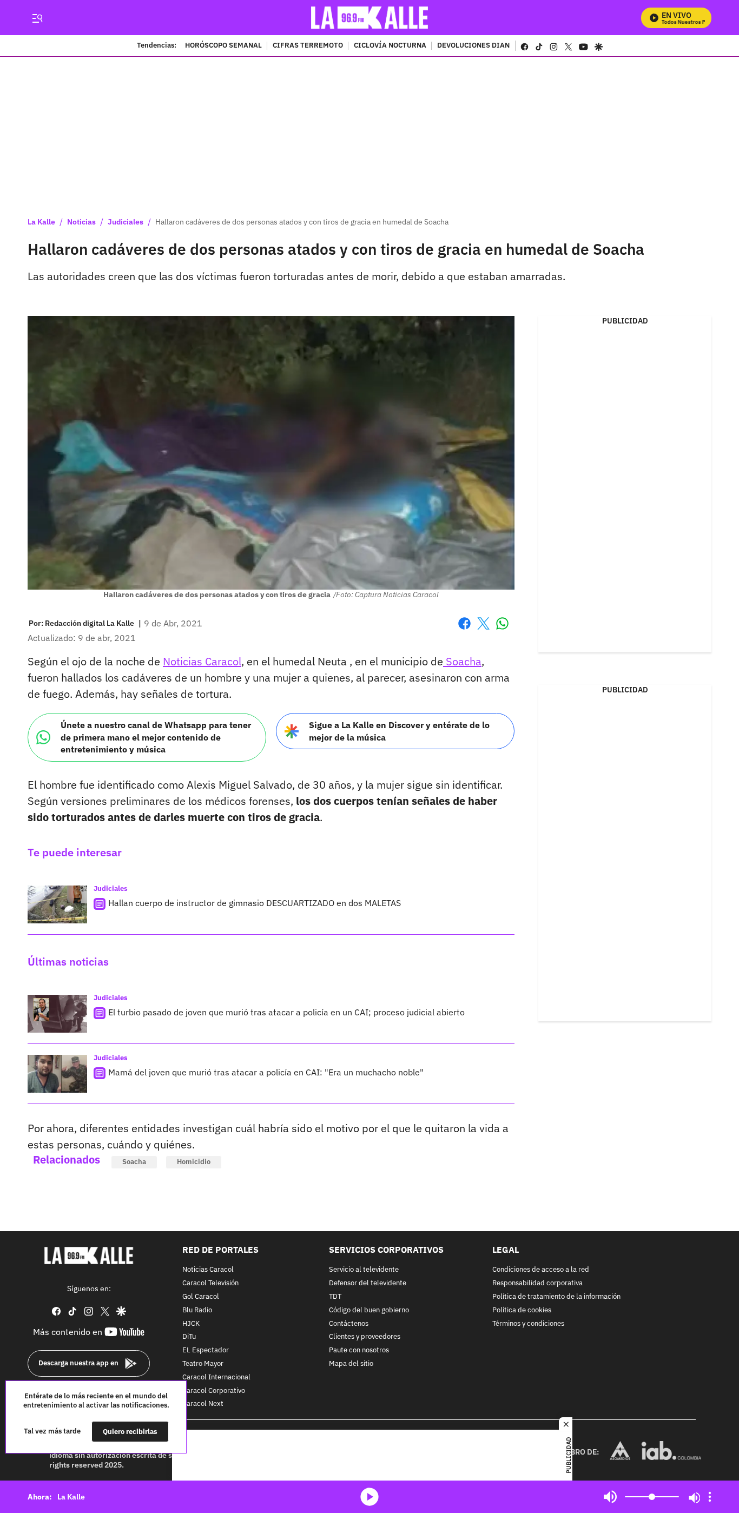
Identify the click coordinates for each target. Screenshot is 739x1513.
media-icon (369, 1496)
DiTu (189, 1336)
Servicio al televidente (364, 1269)
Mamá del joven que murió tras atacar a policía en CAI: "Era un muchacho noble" (266, 1072)
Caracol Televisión (210, 1283)
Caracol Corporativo (213, 1390)
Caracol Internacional (216, 1377)
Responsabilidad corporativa (537, 1283)
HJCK (191, 1323)
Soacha (462, 661)
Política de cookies (521, 1310)
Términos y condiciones (528, 1323)
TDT (335, 1296)
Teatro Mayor (202, 1363)
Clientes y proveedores (364, 1336)
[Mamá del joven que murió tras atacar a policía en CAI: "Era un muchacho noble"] (57, 1074)
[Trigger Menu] (37, 18)
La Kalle (41, 222)
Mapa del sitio (351, 1363)
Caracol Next (202, 1404)
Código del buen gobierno (369, 1310)
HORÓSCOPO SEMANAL (223, 46)
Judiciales (125, 222)
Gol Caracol (200, 1296)
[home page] (369, 17)
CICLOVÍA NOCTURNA (390, 46)
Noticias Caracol (202, 661)
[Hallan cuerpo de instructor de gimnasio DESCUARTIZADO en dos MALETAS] (57, 904)
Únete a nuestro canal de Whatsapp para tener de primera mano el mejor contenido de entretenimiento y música (156, 737)
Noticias (81, 222)
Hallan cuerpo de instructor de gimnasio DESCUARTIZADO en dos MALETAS (254, 902)
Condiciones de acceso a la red (540, 1269)
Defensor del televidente (367, 1283)
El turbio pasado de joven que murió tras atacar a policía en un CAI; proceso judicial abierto (286, 1012)
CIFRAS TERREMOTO (308, 46)
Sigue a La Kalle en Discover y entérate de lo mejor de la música (399, 731)
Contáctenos (348, 1323)
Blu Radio (197, 1310)
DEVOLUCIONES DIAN (473, 46)
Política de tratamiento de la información (556, 1296)
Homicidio (193, 1161)
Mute (610, 1496)
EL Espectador (205, 1350)
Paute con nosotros (359, 1350)
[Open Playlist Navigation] (709, 1496)
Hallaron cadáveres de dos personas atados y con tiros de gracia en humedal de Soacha (301, 222)
